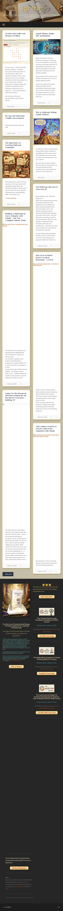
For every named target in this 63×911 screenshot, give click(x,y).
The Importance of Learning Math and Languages (13, 145)
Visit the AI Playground (19, 868)
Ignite (31, 8)
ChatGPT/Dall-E (18, 886)
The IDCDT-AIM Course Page (47, 712)
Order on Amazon (16, 666)
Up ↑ (59, 907)
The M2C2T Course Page (47, 673)
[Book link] (16, 600)
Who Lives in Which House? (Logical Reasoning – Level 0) (44, 257)
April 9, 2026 (41, 177)
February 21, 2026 (42, 246)
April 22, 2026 (41, 103)
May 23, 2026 (10, 106)
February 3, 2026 (42, 571)
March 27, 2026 (11, 133)
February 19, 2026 (12, 384)
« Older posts (8, 574)
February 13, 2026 (12, 565)
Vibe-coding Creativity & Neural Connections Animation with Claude (46, 428)
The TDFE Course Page (46, 636)
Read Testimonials (47, 597)
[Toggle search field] (59, 24)
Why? (26, 882)
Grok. (7, 889)
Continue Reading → (11, 198)
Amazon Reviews (14, 660)
